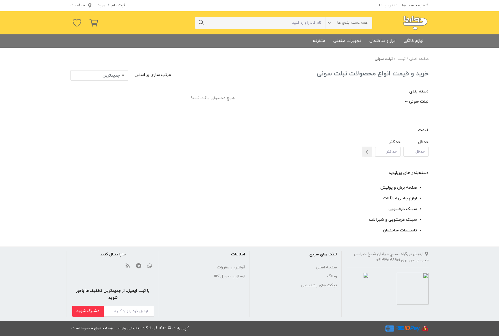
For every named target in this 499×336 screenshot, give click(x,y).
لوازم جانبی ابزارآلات (400, 198)
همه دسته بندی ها (352, 22)
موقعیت (78, 5)
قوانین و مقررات (231, 267)
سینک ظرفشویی (402, 209)
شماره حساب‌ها (415, 5)
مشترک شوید (88, 311)
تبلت (401, 59)
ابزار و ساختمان (382, 41)
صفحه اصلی (419, 59)
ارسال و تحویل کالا (229, 276)
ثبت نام (118, 5)
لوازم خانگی (413, 41)
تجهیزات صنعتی (347, 41)
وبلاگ (332, 276)
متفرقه (319, 41)
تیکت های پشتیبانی (319, 285)
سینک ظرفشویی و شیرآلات (393, 219)
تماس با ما (388, 5)
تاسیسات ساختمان (400, 230)
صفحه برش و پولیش (398, 187)
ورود (101, 5)
